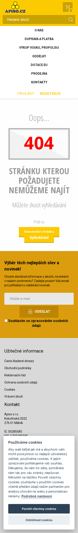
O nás (39, 30)
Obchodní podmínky (17, 368)
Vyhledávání (39, 237)
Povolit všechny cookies (39, 508)
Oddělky (39, 56)
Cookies (9, 389)
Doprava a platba (39, 39)
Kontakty (39, 82)
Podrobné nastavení (36, 496)
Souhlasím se (37, 323)
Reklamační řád (15, 375)
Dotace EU (39, 65)
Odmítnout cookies (39, 520)
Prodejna (39, 73)
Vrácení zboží (13, 396)
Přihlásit (26, 94)
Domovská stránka (39, 231)
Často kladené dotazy (19, 361)
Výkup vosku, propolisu (39, 47)
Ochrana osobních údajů (20, 382)
